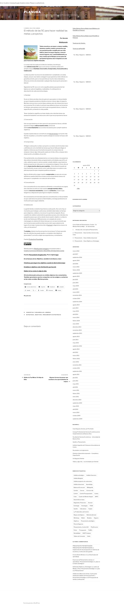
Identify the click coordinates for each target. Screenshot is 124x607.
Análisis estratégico (79, 475)
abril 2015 (75, 289)
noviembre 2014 (77, 295)
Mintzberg (76, 518)
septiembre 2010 (77, 403)
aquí (57, 255)
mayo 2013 (76, 342)
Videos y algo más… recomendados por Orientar (85, 461)
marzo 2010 (76, 412)
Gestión (76, 508)
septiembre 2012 (77, 346)
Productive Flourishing (36, 239)
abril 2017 (75, 254)
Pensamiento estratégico (52, 314)
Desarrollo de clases (79, 499)
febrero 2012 (76, 358)
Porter (75, 530)
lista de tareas (53, 134)
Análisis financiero (91, 475)
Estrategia (30, 314)
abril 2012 (75, 352)
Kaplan (90, 508)
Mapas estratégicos (79, 515)
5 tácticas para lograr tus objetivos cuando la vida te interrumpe (44, 263)
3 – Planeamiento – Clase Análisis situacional (85, 238)
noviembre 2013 (77, 330)
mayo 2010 (76, 406)
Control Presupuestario (86, 493)
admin (38, 28)
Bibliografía (90, 487)
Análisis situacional (79, 484)
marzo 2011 (76, 390)
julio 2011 (75, 377)
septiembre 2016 (77, 257)
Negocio (96, 518)
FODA (91, 505)
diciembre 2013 (77, 327)
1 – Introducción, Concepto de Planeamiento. (85, 229)
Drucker (90, 502)
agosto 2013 (76, 336)
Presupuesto (82, 530)
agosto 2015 (76, 276)
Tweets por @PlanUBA (79, 48)
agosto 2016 (76, 260)
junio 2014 (75, 308)
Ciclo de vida (89, 490)
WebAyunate (63, 42)
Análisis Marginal (78, 478)
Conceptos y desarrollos (35, 312)
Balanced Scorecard (79, 487)
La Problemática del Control (81, 512)
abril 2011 (75, 387)
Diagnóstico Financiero (80, 502)
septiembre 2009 (77, 418)
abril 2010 (75, 409)
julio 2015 (75, 279)
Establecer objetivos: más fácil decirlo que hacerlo (40, 267)
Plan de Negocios (78, 524)
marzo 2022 (76, 251)
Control (76, 493)
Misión (83, 518)
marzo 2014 (76, 317)
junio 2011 (75, 380)
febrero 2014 (76, 320)
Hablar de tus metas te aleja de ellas (35, 271)
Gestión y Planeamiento (79, 442)
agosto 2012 (76, 349)
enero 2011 (76, 396)
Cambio (76, 490)
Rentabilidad (77, 533)
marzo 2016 (76, 267)
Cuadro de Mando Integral (86, 496)
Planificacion (94, 527)
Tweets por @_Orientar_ (79, 43)
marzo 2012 (76, 355)
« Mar (78, 188)
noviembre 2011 (77, 365)
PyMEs (90, 530)
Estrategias (84, 505)
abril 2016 (75, 263)
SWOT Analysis (86, 533)
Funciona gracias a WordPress (31, 603)
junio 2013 (75, 339)
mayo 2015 (76, 285)
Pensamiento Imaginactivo (37, 255)
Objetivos (38, 314)
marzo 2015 (76, 292)
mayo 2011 (76, 384)
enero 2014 (76, 323)
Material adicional (91, 515)
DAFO (96, 496)
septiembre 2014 (77, 301)
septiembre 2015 (77, 273)
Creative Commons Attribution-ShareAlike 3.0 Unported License (44, 251)
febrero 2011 (76, 393)
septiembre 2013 (77, 333)
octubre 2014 (76, 298)
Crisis (75, 496)
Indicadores (83, 508)
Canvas (82, 490)
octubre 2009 (76, 415)
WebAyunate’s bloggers (41, 248)
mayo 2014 (76, 311)
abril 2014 (75, 314)
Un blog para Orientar (78, 458)
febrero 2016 (76, 270)
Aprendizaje (89, 484)
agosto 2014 (76, 305)
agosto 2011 (76, 374)
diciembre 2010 (77, 399)
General (48, 312)
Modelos (89, 518)
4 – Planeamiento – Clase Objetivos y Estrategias (86, 241)
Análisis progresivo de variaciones (83, 481)
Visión (88, 536)
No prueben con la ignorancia (80, 450)
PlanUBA (32, 12)
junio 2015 (75, 282)
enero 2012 (76, 362)
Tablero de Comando (79, 536)
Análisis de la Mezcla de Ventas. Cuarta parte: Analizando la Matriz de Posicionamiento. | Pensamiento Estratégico (85, 575)
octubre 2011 (76, 368)
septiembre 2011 (77, 371)
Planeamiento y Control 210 (81, 527)
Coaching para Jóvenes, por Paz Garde (83, 428)
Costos (96, 493)
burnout (49, 225)
